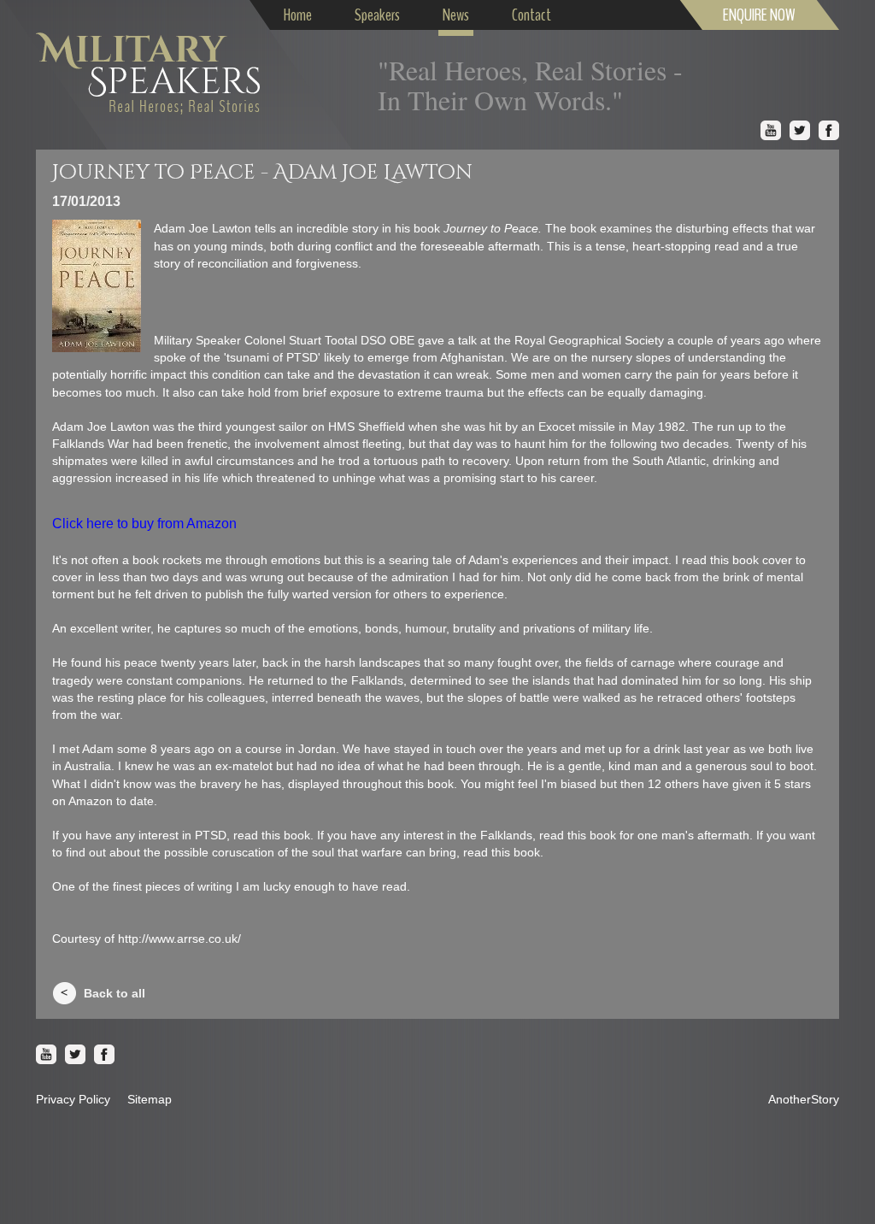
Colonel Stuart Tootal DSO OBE (329, 340)
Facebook (829, 131)
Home (298, 14)
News (456, 14)
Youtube (770, 131)
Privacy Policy (73, 1099)
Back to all (114, 993)
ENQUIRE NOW (759, 14)
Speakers (377, 14)
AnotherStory (803, 1099)
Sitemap (149, 1099)
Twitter (800, 131)
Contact (531, 14)
